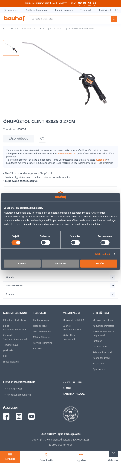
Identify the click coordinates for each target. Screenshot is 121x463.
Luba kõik (98, 263)
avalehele (101, 159)
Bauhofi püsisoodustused (72, 327)
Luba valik (60, 263)
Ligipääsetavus (11, 361)
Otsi (114, 19)
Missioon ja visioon (103, 320)
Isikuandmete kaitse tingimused (103, 333)
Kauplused (12, 9)
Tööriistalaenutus (42, 331)
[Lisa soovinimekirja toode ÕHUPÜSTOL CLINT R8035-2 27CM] (42, 138)
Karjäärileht (104, 9)
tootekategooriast (67, 153)
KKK (5, 355)
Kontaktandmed (101, 357)
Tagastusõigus (10, 344)
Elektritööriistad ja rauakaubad (34, 29)
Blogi (67, 388)
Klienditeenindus (64, 9)
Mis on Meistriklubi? (73, 320)
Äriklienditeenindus (36, 9)
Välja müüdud (19, 138)
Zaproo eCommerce (60, 444)
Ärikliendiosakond (102, 352)
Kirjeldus (10, 277)
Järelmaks (8, 350)
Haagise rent (39, 325)
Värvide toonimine (42, 342)
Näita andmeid (103, 254)
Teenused (85, 9)
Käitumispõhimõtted (103, 325)
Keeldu (22, 263)
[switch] (45, 242)
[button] (11, 48)
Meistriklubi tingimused (69, 337)
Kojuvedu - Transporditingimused (15, 337)
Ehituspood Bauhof (10, 29)
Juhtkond (97, 340)
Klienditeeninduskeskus (15, 320)
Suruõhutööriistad (57, 29)
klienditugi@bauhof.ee (19, 394)
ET (116, 9)
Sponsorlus (99, 369)
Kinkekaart (38, 348)
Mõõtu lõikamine (42, 337)
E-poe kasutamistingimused (14, 327)
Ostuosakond (100, 346)
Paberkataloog (74, 394)
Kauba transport (41, 320)
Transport (11, 294)
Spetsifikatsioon (14, 285)
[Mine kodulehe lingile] (14, 19)
